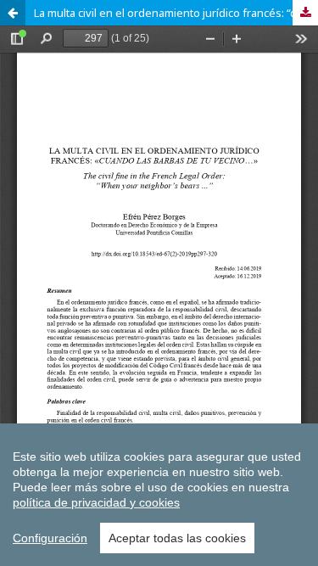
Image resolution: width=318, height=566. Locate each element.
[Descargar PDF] (305, 12)
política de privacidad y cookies (96, 502)
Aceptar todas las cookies (177, 538)
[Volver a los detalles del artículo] (12, 12)
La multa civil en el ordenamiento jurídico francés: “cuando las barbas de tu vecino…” (176, 12)
